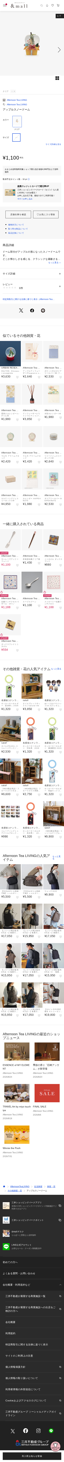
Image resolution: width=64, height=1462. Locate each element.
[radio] (17, 123)
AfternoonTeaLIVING (19, 1186)
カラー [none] (6, 120)
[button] (32, 50)
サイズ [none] (6, 137)
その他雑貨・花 (15, 1190)
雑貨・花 (51, 1186)
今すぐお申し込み (24, 199)
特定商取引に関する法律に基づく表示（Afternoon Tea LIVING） (28, 299)
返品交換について (16, 233)
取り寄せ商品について (18, 229)
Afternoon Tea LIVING (17, 100)
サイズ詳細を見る (53, 144)
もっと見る (53, 262)
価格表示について (16, 225)
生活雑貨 (38, 1186)
